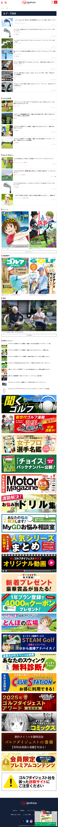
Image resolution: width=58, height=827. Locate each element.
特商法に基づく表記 (15, 814)
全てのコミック (29, 251)
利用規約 (22, 810)
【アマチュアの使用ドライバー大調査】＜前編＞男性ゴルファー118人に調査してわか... (29, 356)
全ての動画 (29, 335)
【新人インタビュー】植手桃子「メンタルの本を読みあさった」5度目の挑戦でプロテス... (29, 369)
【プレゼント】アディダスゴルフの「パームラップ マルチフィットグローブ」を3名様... (29, 388)
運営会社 (43, 810)
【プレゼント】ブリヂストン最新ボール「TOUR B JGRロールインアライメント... (27, 382)
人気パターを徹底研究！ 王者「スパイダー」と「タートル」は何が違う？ (25, 375)
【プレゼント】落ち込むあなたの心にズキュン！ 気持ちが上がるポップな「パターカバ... (29, 363)
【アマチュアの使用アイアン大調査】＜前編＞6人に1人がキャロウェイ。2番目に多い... (29, 350)
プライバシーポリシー (32, 810)
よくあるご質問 (27, 814)
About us (15, 810)
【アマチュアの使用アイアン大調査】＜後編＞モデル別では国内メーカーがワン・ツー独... (29, 343)
